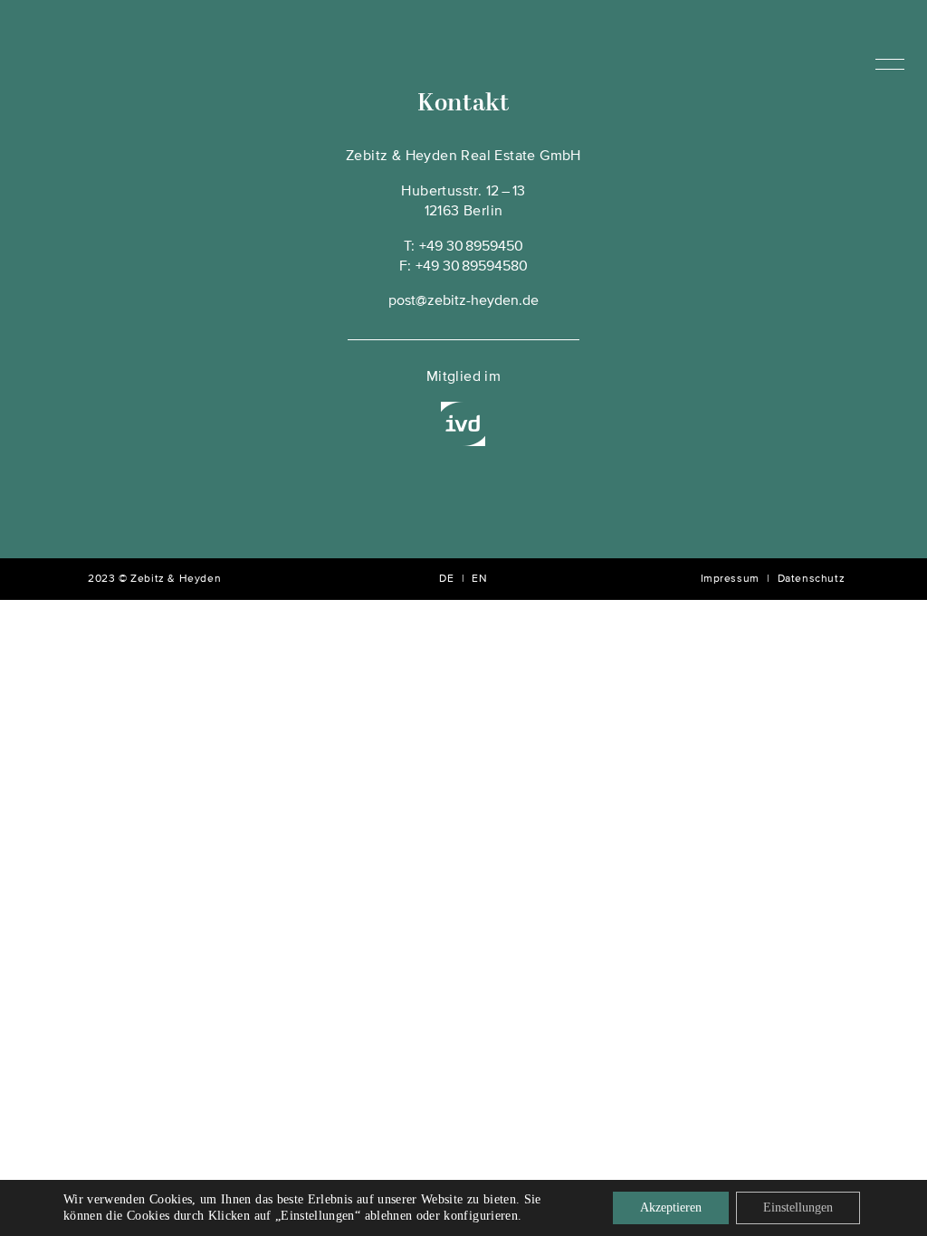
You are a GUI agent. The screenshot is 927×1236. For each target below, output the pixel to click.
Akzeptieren (671, 1207)
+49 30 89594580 (472, 267)
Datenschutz (812, 579)
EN (479, 579)
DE (446, 579)
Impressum (730, 579)
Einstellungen (798, 1207)
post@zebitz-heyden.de (463, 301)
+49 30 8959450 (471, 247)
